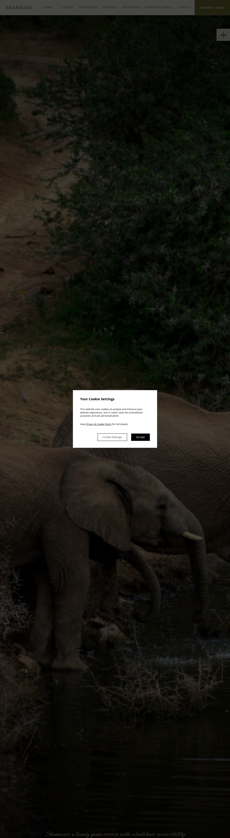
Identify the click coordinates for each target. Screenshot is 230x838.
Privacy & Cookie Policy (98, 424)
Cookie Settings (112, 437)
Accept (140, 437)
